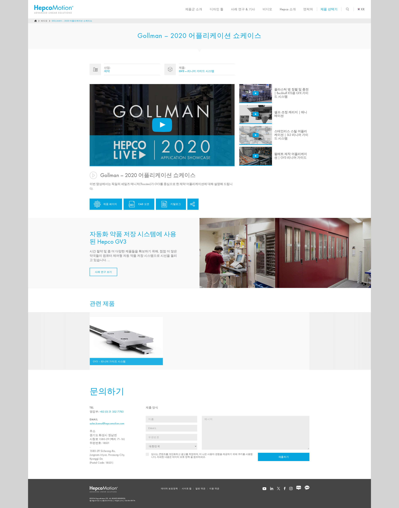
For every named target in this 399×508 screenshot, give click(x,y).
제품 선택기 (329, 9)
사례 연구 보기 (103, 271)
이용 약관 (214, 488)
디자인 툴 (217, 9)
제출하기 (284, 456)
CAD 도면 (143, 204)
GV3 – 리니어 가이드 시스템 (196, 71)
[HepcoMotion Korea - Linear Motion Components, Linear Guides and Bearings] (53, 9)
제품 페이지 (110, 204)
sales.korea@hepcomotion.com (107, 423)
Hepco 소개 (288, 9)
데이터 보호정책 (169, 488)
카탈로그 (176, 204)
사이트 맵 (187, 488)
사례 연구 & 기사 (243, 9)
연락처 (308, 9)
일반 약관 (200, 488)
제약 (107, 71)
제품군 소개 (193, 9)
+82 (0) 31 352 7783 (112, 411)
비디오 (267, 9)
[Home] (35, 21)
